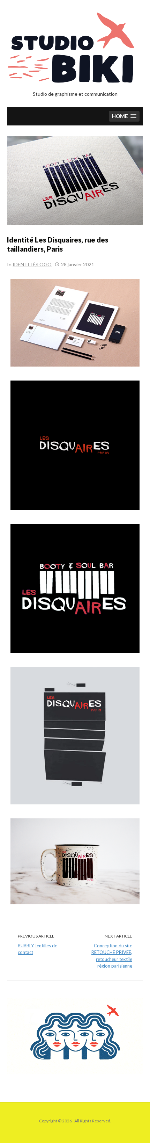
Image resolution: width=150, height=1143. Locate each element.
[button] (124, 116)
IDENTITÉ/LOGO (32, 264)
